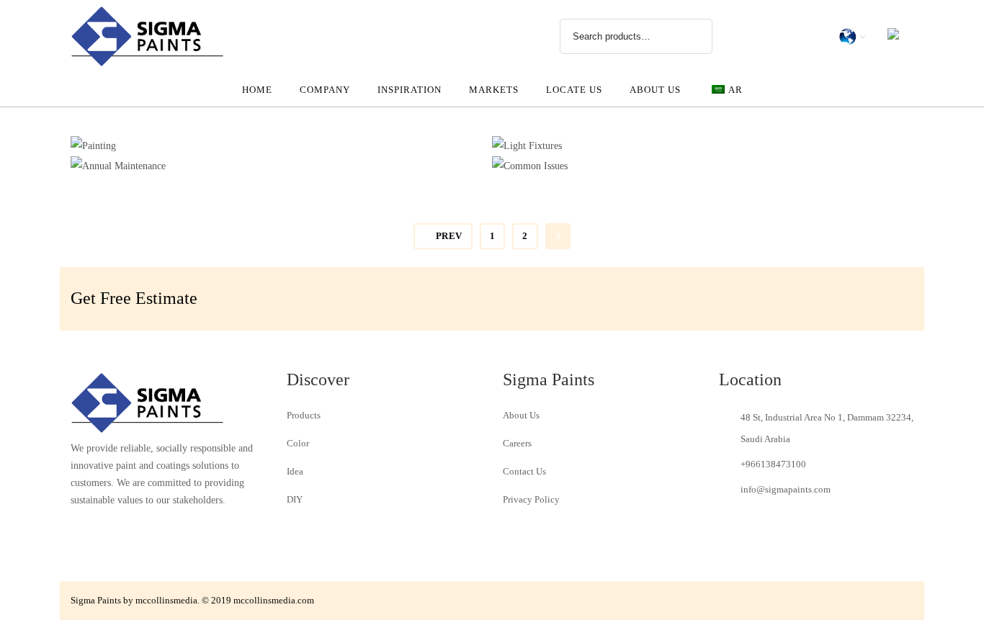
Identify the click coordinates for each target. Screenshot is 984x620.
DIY (295, 499)
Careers (517, 443)
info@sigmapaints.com (786, 489)
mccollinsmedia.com (273, 600)
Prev (449, 235)
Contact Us (524, 471)
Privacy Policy (531, 499)
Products (304, 415)
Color (298, 443)
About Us (521, 415)
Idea (295, 471)
